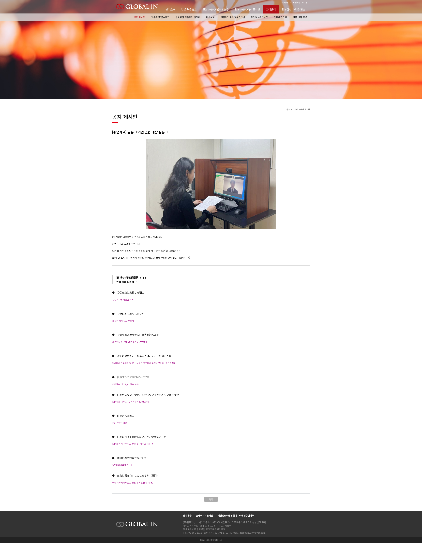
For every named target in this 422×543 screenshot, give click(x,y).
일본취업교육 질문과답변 (233, 17)
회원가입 (296, 2)
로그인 (304, 2)
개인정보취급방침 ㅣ (228, 515)
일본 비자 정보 (300, 17)
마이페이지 (286, 2)
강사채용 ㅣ (188, 515)
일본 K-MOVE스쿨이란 (247, 9)
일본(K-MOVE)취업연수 (216, 9)
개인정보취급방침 (259, 17)
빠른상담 (210, 17)
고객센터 (271, 9)
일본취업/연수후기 (160, 17)
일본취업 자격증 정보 (293, 9)
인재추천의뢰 (280, 17)
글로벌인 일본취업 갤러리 (187, 17)
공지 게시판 (139, 17)
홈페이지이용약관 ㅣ (206, 515)
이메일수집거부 (246, 515)
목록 (211, 499)
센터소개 (170, 9)
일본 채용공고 (189, 9)
